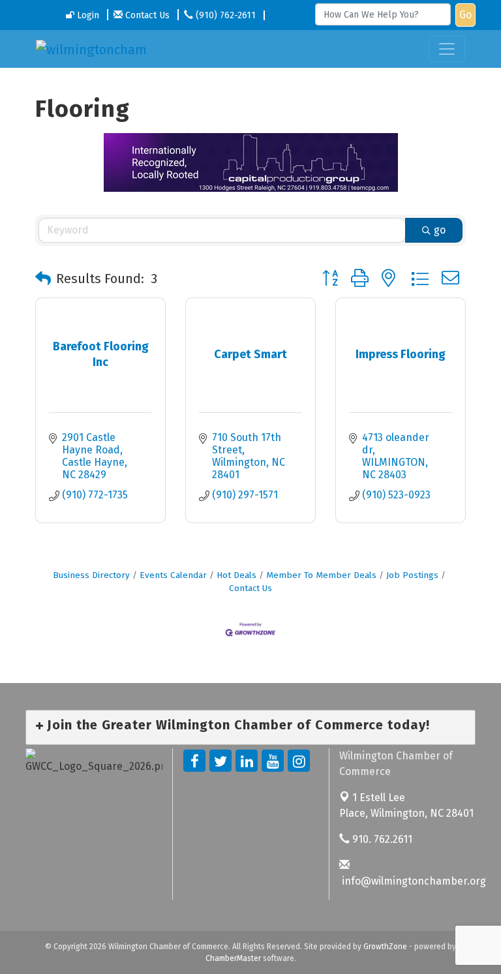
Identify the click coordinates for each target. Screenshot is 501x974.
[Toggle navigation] (447, 49)
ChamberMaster (233, 958)
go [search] (440, 230)
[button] (43, 278)
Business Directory (91, 575)
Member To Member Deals (321, 575)
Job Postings (412, 575)
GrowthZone (385, 946)
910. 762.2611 (381, 839)
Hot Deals (236, 575)
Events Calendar (173, 575)
